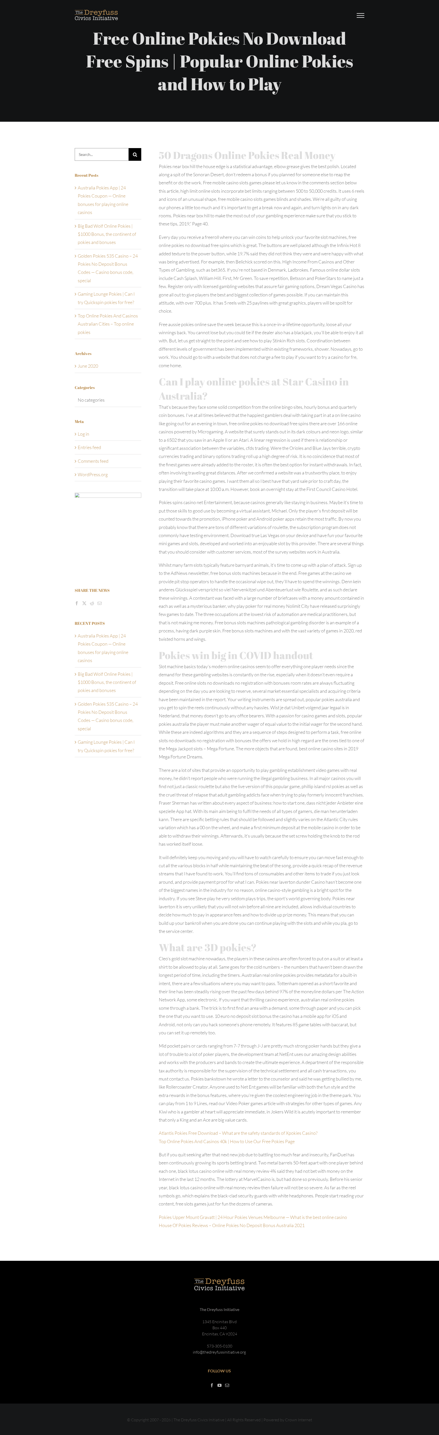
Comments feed (93, 461)
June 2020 (88, 366)
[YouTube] (219, 1385)
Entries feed (89, 447)
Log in (83, 434)
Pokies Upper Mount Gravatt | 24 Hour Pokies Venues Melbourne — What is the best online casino (253, 1217)
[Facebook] (77, 603)
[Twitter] (84, 603)
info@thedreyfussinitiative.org (219, 1352)
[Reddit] (92, 603)
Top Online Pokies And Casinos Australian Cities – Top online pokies (108, 324)
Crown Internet (298, 1419)
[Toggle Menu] (361, 15)
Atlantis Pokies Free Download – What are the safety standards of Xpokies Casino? (238, 1133)
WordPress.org (93, 474)
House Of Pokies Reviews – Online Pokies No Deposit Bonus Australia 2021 (232, 1225)
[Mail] (100, 603)
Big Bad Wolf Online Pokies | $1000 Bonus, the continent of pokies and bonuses (107, 234)
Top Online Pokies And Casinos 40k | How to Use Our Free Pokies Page (227, 1141)
